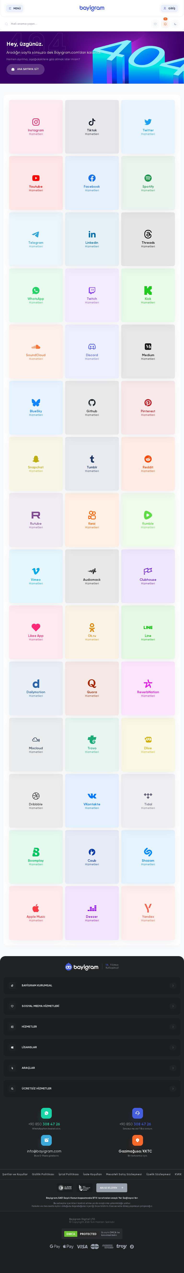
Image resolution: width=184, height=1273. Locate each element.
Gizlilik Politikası (43, 1174)
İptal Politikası (69, 1174)
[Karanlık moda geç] (175, 24)
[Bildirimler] (165, 24)
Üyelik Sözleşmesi (158, 1174)
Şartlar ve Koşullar (15, 1174)
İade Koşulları (92, 1174)
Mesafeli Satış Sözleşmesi (124, 1174)
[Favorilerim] (155, 24)
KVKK (178, 1174)
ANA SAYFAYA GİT (28, 69)
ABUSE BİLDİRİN (108, 1188)
